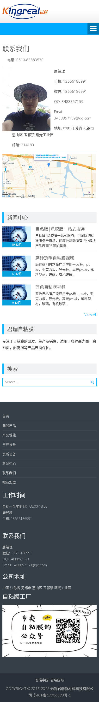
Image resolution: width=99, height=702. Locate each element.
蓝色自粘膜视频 (50, 287)
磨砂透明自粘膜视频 (54, 258)
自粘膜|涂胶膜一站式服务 (60, 229)
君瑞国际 (57, 680)
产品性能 (9, 435)
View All (90, 314)
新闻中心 (9, 463)
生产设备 (9, 444)
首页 (5, 416)
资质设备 (9, 454)
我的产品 (9, 425)
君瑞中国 (42, 680)
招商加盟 (9, 482)
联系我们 (9, 472)
